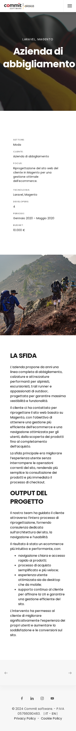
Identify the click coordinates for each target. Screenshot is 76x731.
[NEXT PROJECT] (55, 672)
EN (54, 713)
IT (46, 713)
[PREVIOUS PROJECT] (20, 672)
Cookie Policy (51, 718)
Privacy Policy (25, 718)
